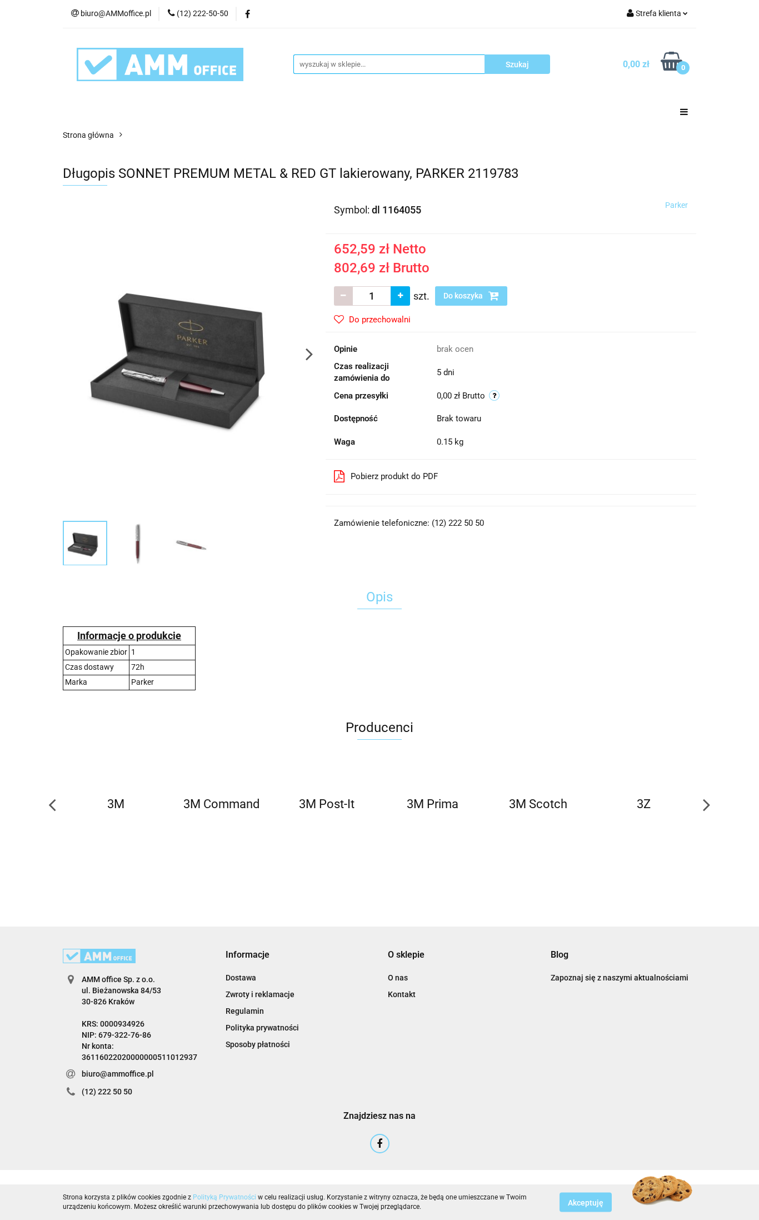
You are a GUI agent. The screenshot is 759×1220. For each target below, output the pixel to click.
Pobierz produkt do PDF (394, 476)
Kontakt (402, 994)
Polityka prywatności (262, 1027)
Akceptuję (585, 1202)
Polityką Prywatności (224, 1197)
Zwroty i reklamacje (260, 994)
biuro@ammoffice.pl (118, 1073)
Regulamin (245, 1011)
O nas (398, 977)
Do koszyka (464, 295)
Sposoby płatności (258, 1044)
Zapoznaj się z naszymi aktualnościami (619, 977)
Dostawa (241, 977)
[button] (247, 955)
